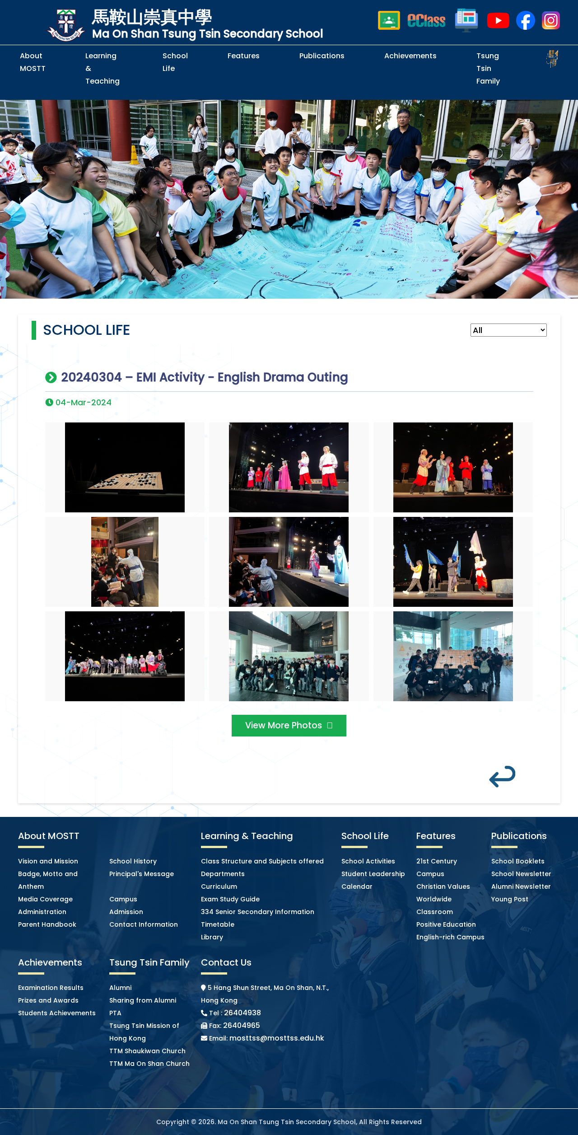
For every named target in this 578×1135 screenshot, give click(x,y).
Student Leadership (373, 873)
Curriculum (219, 886)
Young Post (509, 899)
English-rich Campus (450, 937)
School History (133, 861)
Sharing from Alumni (142, 1000)
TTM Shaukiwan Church (147, 1050)
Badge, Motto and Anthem (48, 880)
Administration (42, 911)
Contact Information (143, 924)
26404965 (241, 1025)
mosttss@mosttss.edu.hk (276, 1038)
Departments (223, 873)
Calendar (357, 886)
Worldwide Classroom (434, 905)
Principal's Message (141, 873)
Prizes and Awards (48, 1000)
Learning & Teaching (102, 68)
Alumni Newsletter (521, 886)
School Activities (368, 861)
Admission (126, 911)
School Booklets (518, 861)
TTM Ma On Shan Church (149, 1063)
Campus (123, 899)
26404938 (242, 1013)
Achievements (410, 56)
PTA (115, 1013)
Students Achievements (57, 1013)
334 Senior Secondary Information (257, 911)
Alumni (120, 987)
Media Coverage (45, 899)
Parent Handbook (47, 924)
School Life (175, 62)
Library (212, 937)
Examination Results (51, 987)
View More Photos (283, 725)
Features (244, 56)
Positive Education (446, 924)
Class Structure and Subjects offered (262, 861)
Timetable (217, 924)
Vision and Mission (48, 861)
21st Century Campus (436, 867)
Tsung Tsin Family (488, 68)
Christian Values (443, 886)
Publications (322, 56)
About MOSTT (33, 62)
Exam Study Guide (230, 899)
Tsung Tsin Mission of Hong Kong (144, 1032)
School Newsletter (521, 873)
